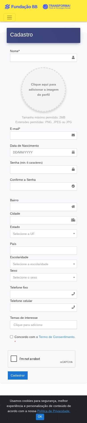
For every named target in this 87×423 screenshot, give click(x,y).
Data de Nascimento (24, 145)
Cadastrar (18, 375)
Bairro (14, 200)
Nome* (15, 51)
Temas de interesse (24, 317)
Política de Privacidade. (53, 411)
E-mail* (15, 128)
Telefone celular (21, 301)
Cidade (15, 213)
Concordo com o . (44, 339)
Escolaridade (19, 257)
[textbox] (43, 234)
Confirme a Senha (23, 179)
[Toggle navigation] (9, 17)
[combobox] (43, 234)
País (13, 244)
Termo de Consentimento (57, 337)
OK (40, 416)
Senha (26, 162)
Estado (15, 227)
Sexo (13, 270)
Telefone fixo (19, 287)
